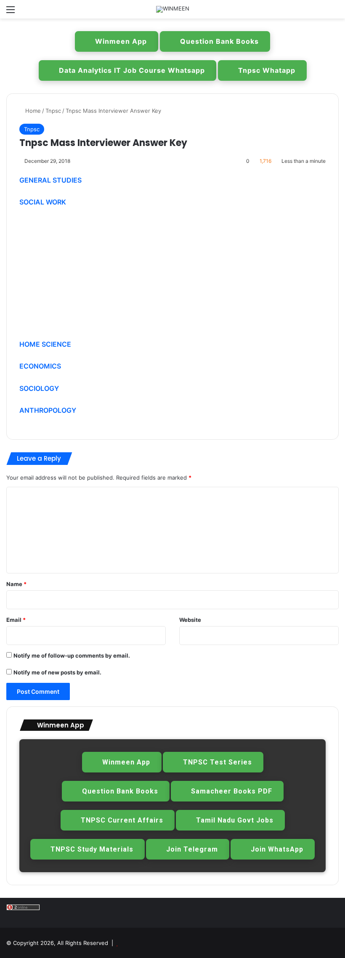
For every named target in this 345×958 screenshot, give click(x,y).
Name (16, 584)
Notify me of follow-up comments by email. (71, 655)
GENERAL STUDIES (50, 180)
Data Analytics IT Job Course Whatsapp (132, 70)
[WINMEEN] (172, 9)
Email (16, 619)
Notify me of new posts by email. (57, 672)
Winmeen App (121, 41)
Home (32, 110)
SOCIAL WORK (42, 202)
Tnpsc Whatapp (266, 70)
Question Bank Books (219, 41)
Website (190, 619)
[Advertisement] (172, 277)
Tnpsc (53, 110)
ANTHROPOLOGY (47, 410)
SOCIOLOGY (39, 388)
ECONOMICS (40, 366)
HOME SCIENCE (45, 344)
